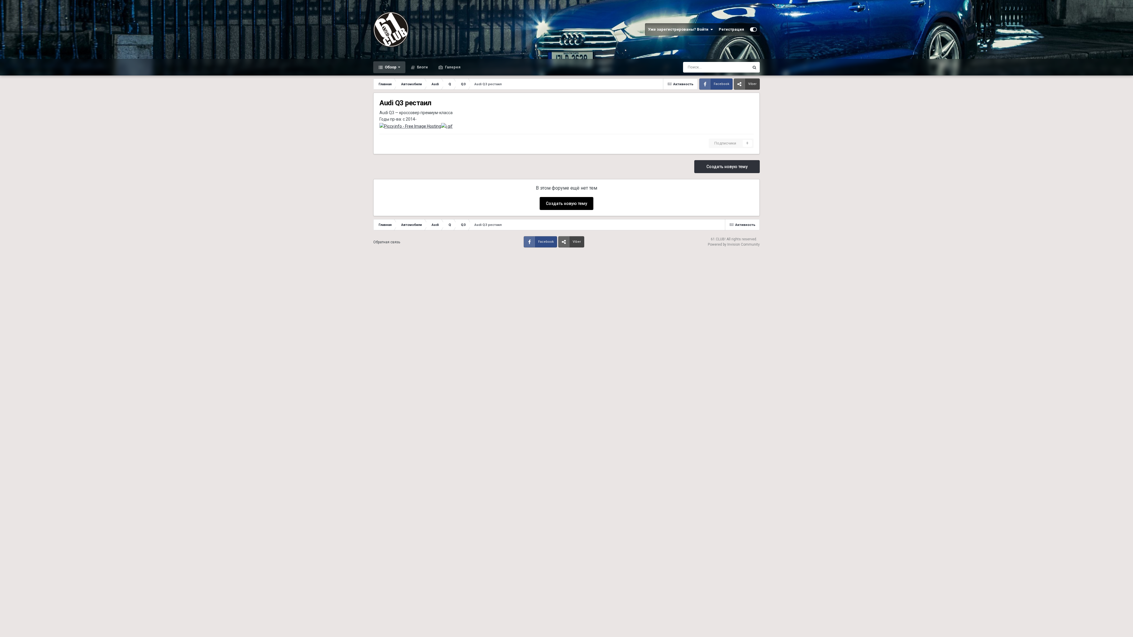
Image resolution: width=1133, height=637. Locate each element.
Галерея (452, 67)
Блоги (422, 67)
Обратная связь (386, 242)
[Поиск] (754, 67)
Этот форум (731, 67)
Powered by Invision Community (734, 244)
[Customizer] (753, 29)
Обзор (390, 67)
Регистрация (731, 29)
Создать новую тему (727, 166)
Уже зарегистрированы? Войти (679, 29)
